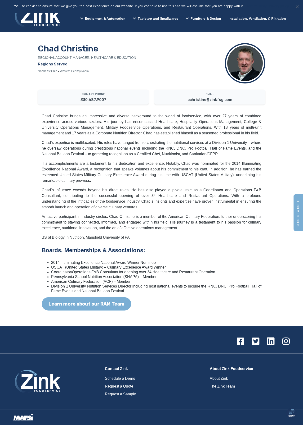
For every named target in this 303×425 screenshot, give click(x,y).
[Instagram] (286, 342)
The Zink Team (222, 386)
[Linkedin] (271, 342)
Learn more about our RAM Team (87, 304)
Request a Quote (298, 213)
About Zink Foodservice (231, 369)
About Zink (219, 378)
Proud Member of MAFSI (24, 417)
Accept (251, 6)
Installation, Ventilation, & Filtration (257, 18)
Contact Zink (116, 369)
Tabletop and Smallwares (158, 18)
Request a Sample (120, 394)
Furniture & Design (206, 18)
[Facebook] (240, 342)
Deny (263, 6)
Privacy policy (279, 6)
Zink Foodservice (37, 16)
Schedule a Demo (120, 378)
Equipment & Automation (105, 18)
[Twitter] (255, 342)
